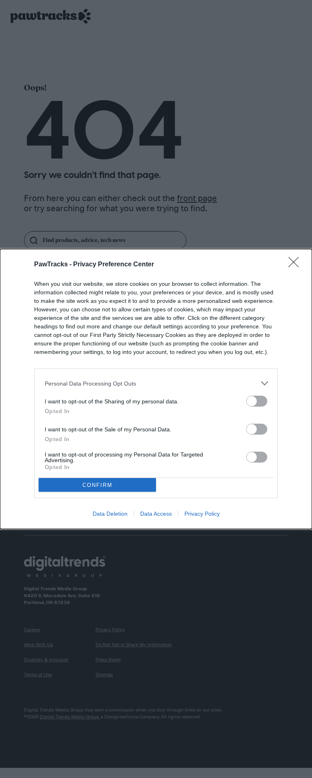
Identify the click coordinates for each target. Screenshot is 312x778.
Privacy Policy (202, 513)
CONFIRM (97, 485)
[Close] (296, 264)
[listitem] (156, 383)
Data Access (156, 513)
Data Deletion (110, 513)
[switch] (256, 401)
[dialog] (156, 389)
